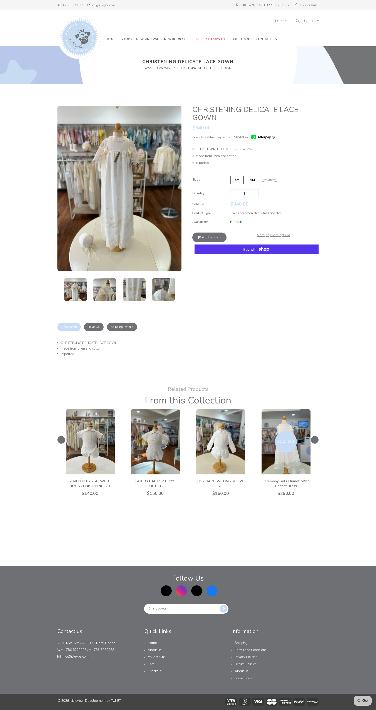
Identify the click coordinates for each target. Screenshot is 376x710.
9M (252, 180)
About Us (154, 650)
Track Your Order (308, 5)
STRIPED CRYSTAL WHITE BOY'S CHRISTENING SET (90, 483)
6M (237, 180)
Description (69, 327)
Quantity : (199, 193)
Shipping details (122, 327)
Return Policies (246, 664)
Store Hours (244, 678)
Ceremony (164, 68)
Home (147, 68)
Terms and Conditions (250, 650)
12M (269, 180)
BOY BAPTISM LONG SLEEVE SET (220, 483)
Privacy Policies (246, 657)
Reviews (94, 327)
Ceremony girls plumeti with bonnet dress (285, 483)
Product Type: (202, 213)
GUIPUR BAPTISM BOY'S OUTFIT (155, 483)
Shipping (241, 643)
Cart (151, 664)
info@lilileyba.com (103, 5)
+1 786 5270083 (101, 650)
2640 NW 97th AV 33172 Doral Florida (264, 5)
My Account (156, 657)
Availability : (200, 222)
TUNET (116, 700)
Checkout (154, 671)
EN (315, 21)
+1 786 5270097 (72, 5)
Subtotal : (199, 204)
